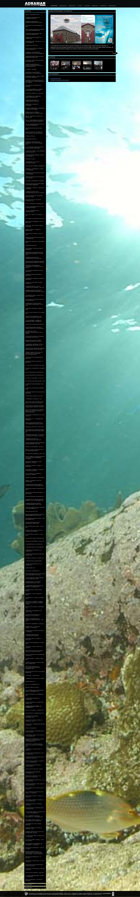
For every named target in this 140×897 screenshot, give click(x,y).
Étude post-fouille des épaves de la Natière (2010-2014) (34, 757)
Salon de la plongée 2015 (32, 570)
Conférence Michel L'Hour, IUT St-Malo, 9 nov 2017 (34, 296)
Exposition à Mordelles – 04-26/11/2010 (33, 857)
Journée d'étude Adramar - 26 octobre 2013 (33, 707)
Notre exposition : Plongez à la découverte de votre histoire (34, 133)
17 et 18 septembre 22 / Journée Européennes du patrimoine (34, 90)
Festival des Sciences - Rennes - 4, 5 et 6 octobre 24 (34, 49)
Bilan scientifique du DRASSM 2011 (34, 496)
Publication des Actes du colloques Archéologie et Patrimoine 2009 (32, 667)
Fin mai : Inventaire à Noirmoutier (34, 203)
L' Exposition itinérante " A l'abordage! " (32, 699)
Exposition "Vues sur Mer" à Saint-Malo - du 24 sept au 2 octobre (34, 402)
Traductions (35, 885)
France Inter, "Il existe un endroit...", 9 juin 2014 (32, 627)
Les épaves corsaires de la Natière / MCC (35, 369)
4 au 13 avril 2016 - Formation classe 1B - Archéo (33, 474)
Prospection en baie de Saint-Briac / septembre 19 (35, 177)
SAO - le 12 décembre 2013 (32, 684)
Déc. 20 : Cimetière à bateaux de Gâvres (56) (34, 117)
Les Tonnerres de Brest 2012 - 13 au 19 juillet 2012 (35, 780)
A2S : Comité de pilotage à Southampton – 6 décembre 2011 (34, 816)
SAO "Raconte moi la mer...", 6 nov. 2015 (34, 527)
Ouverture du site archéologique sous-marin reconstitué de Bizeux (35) (34, 430)
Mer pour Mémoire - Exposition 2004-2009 (33, 880)
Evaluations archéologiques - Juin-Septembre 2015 (35, 519)
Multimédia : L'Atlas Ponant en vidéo (33, 594)
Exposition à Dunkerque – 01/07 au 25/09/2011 (34, 848)
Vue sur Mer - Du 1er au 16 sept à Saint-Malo (34, 249)
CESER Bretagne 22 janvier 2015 (34, 544)
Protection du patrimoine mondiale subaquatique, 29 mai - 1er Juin (35, 349)
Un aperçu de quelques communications (59, 80)
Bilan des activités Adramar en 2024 (33, 26)
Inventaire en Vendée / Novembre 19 (35, 165)
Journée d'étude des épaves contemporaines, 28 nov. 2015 (33, 504)
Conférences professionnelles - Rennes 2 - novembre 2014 (34, 586)
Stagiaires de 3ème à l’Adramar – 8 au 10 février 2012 (34, 800)
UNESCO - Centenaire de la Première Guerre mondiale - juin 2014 (34, 619)
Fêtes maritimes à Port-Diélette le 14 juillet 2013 (34, 731)
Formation (103, 5)
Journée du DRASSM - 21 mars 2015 (34, 558)
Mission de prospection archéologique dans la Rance (33, 22)
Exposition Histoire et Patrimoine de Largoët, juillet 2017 (34, 337)
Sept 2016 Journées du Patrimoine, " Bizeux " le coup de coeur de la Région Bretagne (35, 410)
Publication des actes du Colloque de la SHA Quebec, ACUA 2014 (35, 574)
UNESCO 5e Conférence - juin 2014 (34, 623)
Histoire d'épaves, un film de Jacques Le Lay (33, 200)
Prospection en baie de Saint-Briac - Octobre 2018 (35, 238)
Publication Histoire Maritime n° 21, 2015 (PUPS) (35, 493)
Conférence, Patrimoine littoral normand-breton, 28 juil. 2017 (34, 345)
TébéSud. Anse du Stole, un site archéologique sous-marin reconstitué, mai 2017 (34, 353)
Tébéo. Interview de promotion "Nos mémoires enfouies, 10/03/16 (34, 423)
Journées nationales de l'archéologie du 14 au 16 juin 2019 (34, 192)
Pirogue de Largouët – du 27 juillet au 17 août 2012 (33, 776)
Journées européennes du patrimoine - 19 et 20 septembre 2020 (33, 143)
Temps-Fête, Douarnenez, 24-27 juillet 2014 (33, 611)
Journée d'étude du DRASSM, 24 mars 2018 (33, 275)
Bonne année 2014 (30, 681)
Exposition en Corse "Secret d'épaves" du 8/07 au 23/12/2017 (33, 341)
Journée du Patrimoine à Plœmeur (34, 180)
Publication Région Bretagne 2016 (34, 324)
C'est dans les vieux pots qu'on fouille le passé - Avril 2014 (34, 651)
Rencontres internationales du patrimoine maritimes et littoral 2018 (34, 253)
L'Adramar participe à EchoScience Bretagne (35, 392)
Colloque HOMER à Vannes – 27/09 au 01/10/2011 (34, 840)
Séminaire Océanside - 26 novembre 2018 (35, 242)
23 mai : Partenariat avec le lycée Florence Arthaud (34, 207)
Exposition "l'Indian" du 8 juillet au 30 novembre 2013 (35, 735)
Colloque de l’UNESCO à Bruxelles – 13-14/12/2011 (35, 836)
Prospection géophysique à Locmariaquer (33, 765)
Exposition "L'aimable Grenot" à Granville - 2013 (34, 721)
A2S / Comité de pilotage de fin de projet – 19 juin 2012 (34, 792)
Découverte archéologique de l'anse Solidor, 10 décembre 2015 (34, 485)
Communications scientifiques (33, 560)
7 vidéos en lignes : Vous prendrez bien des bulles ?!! (35, 151)
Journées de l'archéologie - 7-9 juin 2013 (34, 750)
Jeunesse (87, 5)
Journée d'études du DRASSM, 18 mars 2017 (34, 362)
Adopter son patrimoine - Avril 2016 (35, 453)
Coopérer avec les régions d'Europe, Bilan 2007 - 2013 (33, 582)
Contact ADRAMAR (106, 893)
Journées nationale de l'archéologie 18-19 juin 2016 (33, 439)
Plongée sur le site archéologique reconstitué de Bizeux (34, 332)
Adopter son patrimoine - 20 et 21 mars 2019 (34, 222)
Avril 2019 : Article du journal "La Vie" (34, 215)
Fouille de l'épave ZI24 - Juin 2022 (34, 93)
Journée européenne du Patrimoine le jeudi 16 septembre (35, 109)
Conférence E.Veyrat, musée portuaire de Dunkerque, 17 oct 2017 (34, 304)
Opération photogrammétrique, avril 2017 (34, 358)
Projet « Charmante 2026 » (32, 14)
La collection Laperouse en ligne (34, 365)
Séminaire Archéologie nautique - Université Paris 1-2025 (34, 57)
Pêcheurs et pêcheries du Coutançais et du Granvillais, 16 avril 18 (34, 266)
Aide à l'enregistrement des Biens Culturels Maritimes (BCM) (34, 30)
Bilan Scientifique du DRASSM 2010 (34, 538)
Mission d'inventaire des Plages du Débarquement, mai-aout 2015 (35, 515)
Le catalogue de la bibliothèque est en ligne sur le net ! (34, 578)
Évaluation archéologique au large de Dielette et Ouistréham (34, 328)
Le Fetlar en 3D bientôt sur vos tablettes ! (34, 271)
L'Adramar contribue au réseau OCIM (34, 309)
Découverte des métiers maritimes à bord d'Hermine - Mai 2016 (35, 443)
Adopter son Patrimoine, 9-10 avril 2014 (34, 643)
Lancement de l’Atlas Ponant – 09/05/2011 (33, 824)
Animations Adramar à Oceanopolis (35, 477)
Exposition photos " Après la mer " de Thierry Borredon (34, 77)
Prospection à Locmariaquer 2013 (34, 713)
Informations (35, 888)
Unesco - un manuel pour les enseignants (33, 481)
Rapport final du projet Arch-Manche (33, 590)
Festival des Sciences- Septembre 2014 (34, 607)
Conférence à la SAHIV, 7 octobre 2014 (34, 598)
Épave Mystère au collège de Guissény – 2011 (33, 828)
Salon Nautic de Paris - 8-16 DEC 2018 (33, 234)
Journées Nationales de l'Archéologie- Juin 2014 (32, 635)
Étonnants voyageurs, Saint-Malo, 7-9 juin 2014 (34, 631)
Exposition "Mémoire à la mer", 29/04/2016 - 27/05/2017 (33, 462)
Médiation (95, 5)
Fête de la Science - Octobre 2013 (34, 710)
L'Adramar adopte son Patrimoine (34, 547)
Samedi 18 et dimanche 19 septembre (32, 105)
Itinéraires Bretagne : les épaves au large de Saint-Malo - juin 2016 (34, 435)
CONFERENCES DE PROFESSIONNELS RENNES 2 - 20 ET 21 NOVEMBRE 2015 (34, 500)
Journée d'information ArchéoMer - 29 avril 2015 (35, 555)
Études (80, 5)
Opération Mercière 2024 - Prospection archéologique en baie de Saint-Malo (34, 65)
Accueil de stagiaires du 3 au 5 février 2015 (33, 564)
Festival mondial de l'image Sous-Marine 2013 (34, 703)
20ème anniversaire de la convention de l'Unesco (32, 101)
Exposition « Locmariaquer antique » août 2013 (35, 725)
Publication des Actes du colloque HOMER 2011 (35, 672)
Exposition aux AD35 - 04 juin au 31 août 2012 (34, 796)
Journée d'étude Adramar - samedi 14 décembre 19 (34, 155)
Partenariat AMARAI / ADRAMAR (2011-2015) (34, 489)
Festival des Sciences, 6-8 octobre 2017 (35, 313)
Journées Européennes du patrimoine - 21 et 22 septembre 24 (34, 53)
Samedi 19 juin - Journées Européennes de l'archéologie (34, 113)
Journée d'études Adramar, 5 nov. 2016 (34, 384)
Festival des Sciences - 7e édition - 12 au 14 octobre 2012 (34, 761)
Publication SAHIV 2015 (31, 511)
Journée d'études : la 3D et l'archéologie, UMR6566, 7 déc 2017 (34, 287)
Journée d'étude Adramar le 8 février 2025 (33, 38)
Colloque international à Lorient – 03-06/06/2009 (34, 876)
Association (62, 5)
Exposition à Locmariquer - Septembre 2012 (32, 772)
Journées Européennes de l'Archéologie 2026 (32, 18)
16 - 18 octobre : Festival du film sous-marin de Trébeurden (34, 147)
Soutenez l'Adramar (30, 69)
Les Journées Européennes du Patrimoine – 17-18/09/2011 (33, 844)
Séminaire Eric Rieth (30, 139)
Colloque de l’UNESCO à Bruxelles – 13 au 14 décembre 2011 (35, 812)
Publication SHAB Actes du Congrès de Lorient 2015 (32, 523)
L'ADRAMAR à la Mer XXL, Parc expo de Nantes (34, 188)
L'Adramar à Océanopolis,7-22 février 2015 (33, 551)
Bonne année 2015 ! (30, 567)
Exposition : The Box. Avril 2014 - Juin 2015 (34, 647)
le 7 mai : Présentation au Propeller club (32, 211)
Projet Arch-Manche (30, 728)
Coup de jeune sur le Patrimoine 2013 (34, 695)
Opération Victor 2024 (31, 45)
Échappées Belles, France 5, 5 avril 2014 (33, 639)
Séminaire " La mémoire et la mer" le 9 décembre (34, 169)
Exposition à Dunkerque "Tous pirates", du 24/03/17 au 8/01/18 (33, 317)
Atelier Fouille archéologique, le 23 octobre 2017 (34, 300)
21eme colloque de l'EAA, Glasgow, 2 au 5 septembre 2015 (35, 508)
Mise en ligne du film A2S (32, 687)
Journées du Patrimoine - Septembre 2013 (32, 717)
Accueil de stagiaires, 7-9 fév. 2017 (34, 378)
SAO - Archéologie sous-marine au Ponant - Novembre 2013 (34, 691)
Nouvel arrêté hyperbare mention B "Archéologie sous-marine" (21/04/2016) (34, 457)
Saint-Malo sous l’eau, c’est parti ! (34, 426)
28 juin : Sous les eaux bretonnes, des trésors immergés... (34, 184)
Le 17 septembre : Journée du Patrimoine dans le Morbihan (33, 321)
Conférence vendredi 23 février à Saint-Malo (34, 279)
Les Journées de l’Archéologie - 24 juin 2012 (35, 788)
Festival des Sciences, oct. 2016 (34, 395)
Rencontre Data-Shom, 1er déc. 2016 (35, 381)
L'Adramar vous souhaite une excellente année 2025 (33, 34)
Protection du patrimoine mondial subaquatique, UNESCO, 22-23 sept (34, 406)
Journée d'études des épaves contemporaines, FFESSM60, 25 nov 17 (34, 291)
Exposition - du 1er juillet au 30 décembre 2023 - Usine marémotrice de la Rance (35, 81)
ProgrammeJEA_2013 (55, 78)
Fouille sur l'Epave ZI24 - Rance (33, 768)
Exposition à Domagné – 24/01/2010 (34, 872)
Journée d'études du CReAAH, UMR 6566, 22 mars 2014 (34, 663)
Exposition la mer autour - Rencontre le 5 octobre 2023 (33, 73)
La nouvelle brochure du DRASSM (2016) (34, 388)
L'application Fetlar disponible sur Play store (34, 196)
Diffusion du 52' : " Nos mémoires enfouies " (34, 419)
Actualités (54, 5)
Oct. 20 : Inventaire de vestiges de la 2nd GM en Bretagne (34, 125)
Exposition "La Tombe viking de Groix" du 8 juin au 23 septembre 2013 (34, 745)
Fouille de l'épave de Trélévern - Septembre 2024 (34, 61)
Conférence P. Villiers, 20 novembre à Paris (32, 162)
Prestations (112, 5)
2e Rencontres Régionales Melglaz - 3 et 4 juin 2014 (32, 615)
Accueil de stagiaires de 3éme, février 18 (33, 283)
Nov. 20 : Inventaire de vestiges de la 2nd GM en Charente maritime (34, 121)
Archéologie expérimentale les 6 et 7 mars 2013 (34, 754)
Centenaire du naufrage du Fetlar (34, 218)
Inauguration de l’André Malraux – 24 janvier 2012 (34, 808)
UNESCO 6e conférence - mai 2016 (34, 446)
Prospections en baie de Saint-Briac (33, 129)
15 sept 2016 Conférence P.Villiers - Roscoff (34, 415)
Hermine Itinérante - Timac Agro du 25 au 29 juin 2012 (34, 784)
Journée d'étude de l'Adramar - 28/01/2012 (33, 804)
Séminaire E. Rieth (30, 159)
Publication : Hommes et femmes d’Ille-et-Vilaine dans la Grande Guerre (34, 602)
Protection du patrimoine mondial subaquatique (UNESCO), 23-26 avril (34, 262)
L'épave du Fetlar (30, 136)
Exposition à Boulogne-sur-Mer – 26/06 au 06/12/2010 (34, 865)
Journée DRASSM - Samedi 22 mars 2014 (34, 659)
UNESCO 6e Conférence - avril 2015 (34, 541)
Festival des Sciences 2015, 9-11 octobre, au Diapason (34, 531)
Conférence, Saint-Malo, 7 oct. (33, 398)
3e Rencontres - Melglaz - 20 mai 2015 (34, 535)
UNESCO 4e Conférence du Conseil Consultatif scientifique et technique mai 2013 (34, 740)
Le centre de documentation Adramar (33, 86)
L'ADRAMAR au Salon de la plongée (34, 678)
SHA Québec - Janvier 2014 (32, 675)
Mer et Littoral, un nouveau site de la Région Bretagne (34, 450)
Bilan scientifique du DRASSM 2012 (34, 375)
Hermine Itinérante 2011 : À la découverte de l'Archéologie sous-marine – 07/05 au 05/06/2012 (34, 852)
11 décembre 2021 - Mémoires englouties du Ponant (33, 97)
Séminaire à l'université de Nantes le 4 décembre (34, 173)
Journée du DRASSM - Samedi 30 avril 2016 (33, 466)
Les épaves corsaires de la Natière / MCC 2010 (35, 869)
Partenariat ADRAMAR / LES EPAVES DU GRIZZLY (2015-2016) (34, 470)
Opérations (72, 5)
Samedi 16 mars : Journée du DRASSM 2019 (33, 230)
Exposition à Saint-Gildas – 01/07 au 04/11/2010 (35, 861)
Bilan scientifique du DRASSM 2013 (34, 372)
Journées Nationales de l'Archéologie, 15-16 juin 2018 (33, 258)
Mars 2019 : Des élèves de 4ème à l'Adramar (34, 226)
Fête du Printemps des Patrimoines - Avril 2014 (34, 655)
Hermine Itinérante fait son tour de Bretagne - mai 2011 (34, 832)
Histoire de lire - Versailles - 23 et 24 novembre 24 (35, 42)
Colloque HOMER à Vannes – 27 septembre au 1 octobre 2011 (33, 820)
